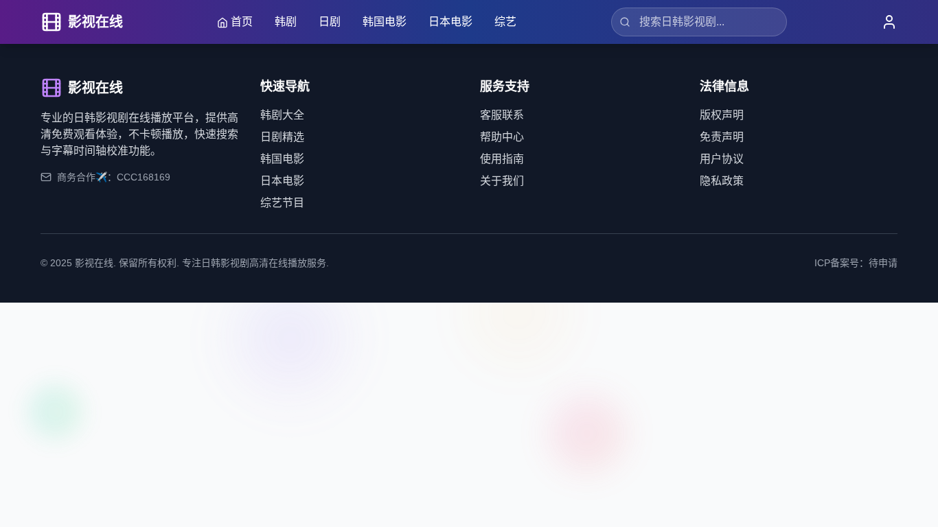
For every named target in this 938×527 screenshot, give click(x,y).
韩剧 (286, 21)
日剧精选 (282, 137)
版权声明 (722, 115)
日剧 (330, 21)
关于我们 (502, 181)
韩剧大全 (282, 115)
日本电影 (450, 21)
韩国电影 (385, 21)
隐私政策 (722, 181)
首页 (242, 21)
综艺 (505, 21)
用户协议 (722, 159)
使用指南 (502, 159)
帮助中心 (502, 137)
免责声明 (722, 137)
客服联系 (502, 115)
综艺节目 (282, 203)
